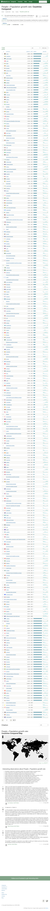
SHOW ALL (5, 18)
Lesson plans (4, 888)
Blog (2, 897)
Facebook (43, 900)
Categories (13, 1)
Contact (3, 896)
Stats (13, 11)
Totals (3, 48)
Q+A (22, 24)
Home (3, 11)
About (3, 892)
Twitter (46, 900)
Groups (30, 1)
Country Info (7, 11)
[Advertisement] (25, 35)
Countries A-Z (4, 887)
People (17, 11)
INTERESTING (16, 24)
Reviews (3, 890)
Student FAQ (4, 894)
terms (47, 908)
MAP (9, 24)
